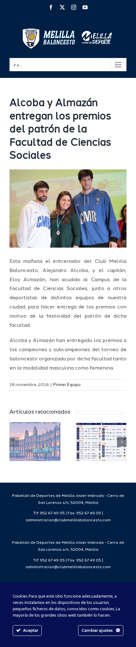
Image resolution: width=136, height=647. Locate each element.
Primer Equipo (67, 385)
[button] (14, 442)
